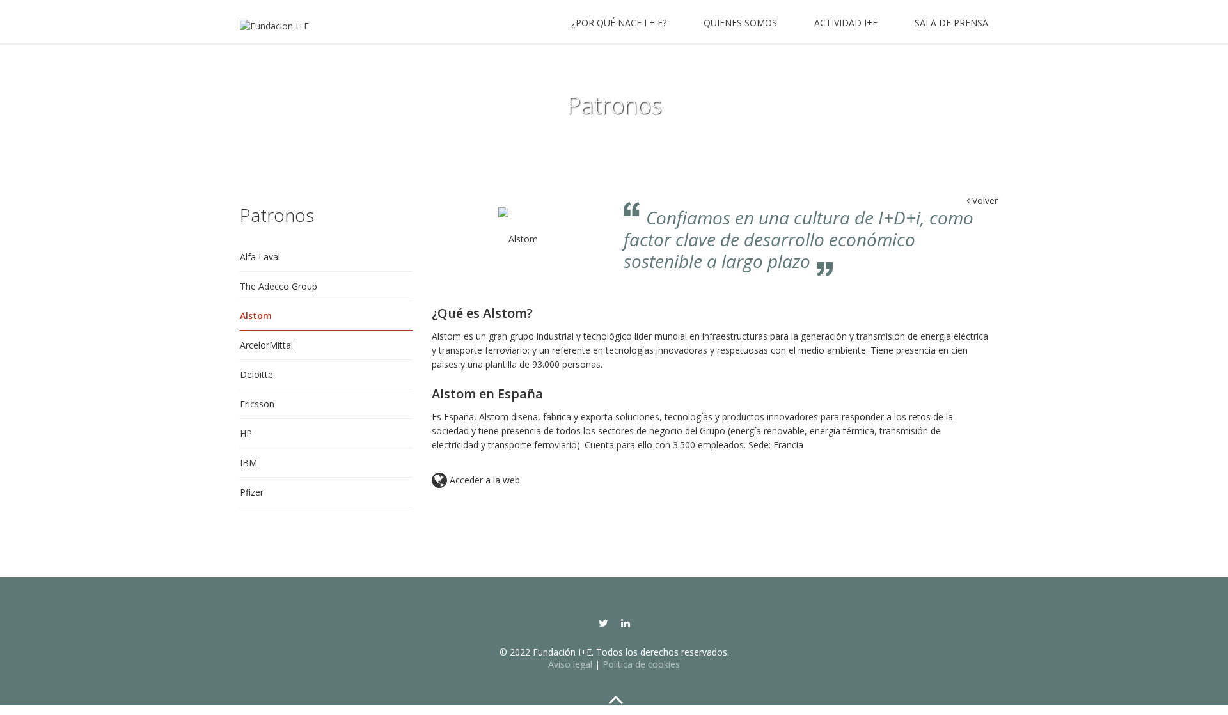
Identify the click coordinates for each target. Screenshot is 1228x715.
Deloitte (256, 374)
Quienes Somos (740, 23)
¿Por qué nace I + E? (618, 23)
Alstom (256, 316)
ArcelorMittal (266, 345)
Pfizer (252, 492)
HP (246, 433)
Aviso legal (570, 664)
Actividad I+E (846, 23)
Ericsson (257, 404)
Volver (982, 200)
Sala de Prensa (951, 23)
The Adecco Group (278, 286)
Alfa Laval (260, 257)
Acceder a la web (476, 480)
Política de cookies (641, 664)
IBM (248, 463)
